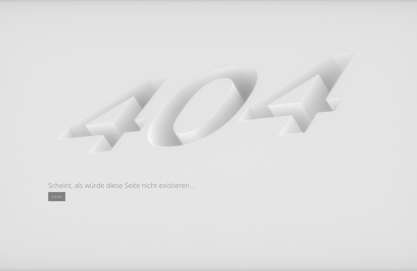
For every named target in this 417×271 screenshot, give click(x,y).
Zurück (56, 196)
